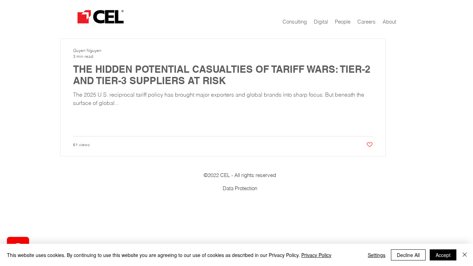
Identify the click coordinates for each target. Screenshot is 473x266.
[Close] (465, 254)
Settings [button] (376, 254)
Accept (443, 254)
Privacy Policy (316, 254)
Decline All (408, 254)
